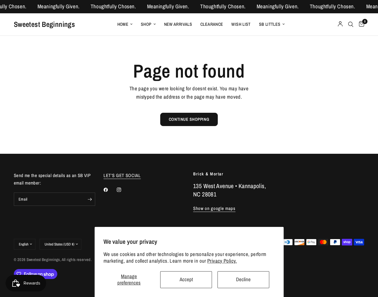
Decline (243, 279)
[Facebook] (109, 190)
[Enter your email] (89, 199)
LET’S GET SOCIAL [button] (122, 175)
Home (123, 24)
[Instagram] (123, 190)
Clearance (211, 24)
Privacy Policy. (222, 260)
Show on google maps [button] (214, 208)
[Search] (350, 24)
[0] (360, 24)
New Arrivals (178, 24)
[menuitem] (125, 24)
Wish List (240, 24)
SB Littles (270, 24)
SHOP (146, 24)
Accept (186, 279)
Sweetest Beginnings (44, 24)
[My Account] (340, 24)
